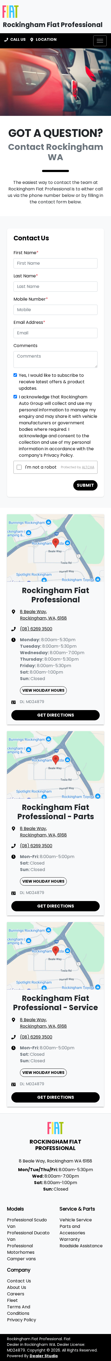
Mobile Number (30, 299)
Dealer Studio (44, 1356)
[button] (100, 40)
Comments (25, 345)
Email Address (29, 322)
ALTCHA (88, 467)
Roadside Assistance (81, 1246)
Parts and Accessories (72, 1229)
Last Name (25, 276)
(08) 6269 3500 (36, 629)
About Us (16, 1287)
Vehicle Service (76, 1220)
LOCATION (46, 39)
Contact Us (19, 1281)
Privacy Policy (21, 1320)
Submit (85, 485)
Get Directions (55, 715)
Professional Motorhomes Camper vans (21, 1252)
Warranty (70, 1239)
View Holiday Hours (43, 690)
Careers (15, 1294)
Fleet (12, 1300)
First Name (26, 253)
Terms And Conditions (18, 1310)
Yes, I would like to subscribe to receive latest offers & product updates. (52, 381)
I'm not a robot (41, 467)
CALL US (18, 39)
